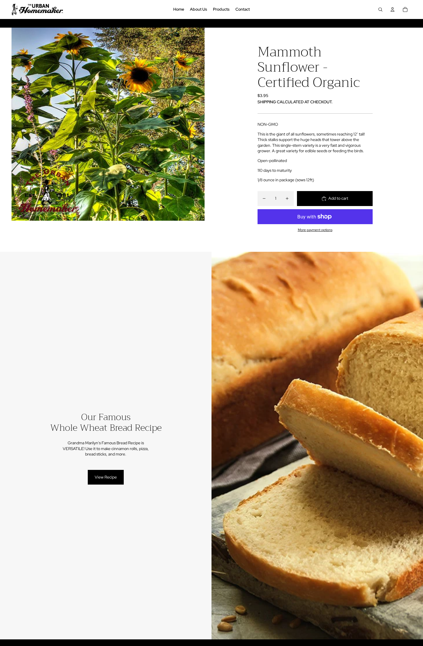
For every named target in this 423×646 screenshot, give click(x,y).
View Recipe (106, 477)
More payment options (315, 230)
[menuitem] (178, 9)
